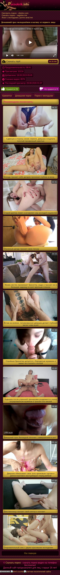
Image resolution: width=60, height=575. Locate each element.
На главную (30, 553)
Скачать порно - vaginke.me (14, 15)
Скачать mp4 (31, 61)
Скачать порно (13, 563)
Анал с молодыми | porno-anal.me (17, 17)
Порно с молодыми (44, 96)
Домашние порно (23, 96)
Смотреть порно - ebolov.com (15, 13)
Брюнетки (7, 96)
